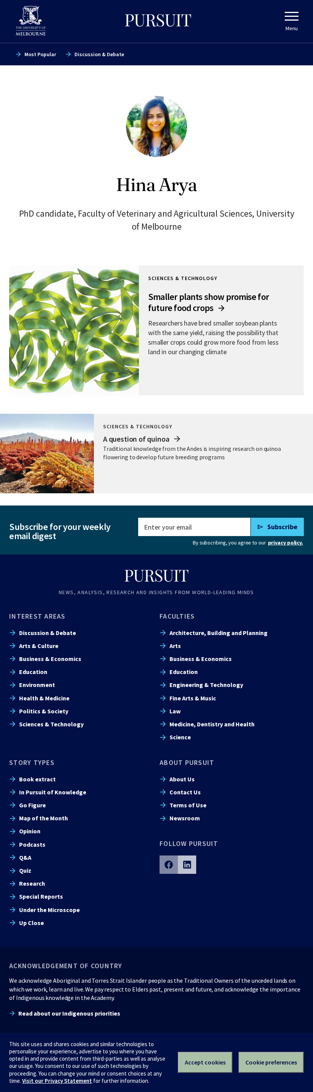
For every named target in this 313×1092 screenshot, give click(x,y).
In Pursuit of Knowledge (52, 792)
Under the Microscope (49, 910)
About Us (182, 779)
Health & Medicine (44, 698)
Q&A (25, 857)
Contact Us (185, 792)
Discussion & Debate (99, 54)
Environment (37, 685)
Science (180, 737)
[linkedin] (187, 864)
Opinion (29, 831)
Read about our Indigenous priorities (69, 1013)
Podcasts (32, 844)
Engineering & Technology (206, 685)
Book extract (37, 779)
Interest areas (37, 616)
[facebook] (169, 864)
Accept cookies (205, 1062)
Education (33, 672)
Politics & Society (43, 711)
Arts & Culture (38, 646)
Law (175, 711)
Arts (175, 646)
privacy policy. (285, 542)
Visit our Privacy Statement (57, 1080)
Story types (32, 762)
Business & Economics (50, 659)
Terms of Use (188, 805)
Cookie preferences (271, 1062)
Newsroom (184, 818)
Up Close (31, 923)
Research (32, 883)
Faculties (177, 616)
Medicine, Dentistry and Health (212, 724)
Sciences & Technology (51, 724)
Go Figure (32, 805)
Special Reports (41, 896)
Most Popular (40, 54)
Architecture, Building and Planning (218, 633)
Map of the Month (43, 818)
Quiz (25, 870)
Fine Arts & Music (192, 698)
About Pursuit (187, 762)
